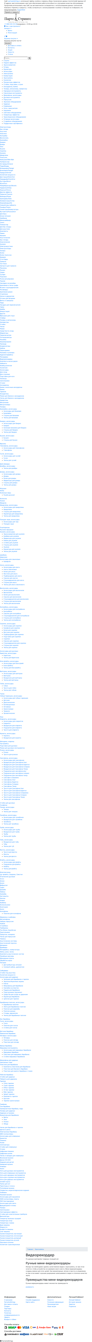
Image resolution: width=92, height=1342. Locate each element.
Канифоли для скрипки (12, 628)
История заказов (75, 1302)
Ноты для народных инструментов (12, 1175)
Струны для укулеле (11, 545)
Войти (10, 30)
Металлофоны (5, 919)
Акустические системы (8, 941)
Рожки (6, 752)
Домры (6, 476)
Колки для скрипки (10, 630)
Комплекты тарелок (11, 1096)
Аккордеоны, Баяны (11, 86)
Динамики (3, 945)
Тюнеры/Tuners (5, 207)
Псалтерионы (5, 527)
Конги (2, 909)
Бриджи (3, 257)
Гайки (2, 307)
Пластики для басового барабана (15, 1069)
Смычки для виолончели (12, 597)
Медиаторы (4, 333)
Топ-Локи (3, 264)
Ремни (2, 329)
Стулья (2, 383)
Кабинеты (3, 363)
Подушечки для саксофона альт (15, 771)
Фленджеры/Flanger (7, 168)
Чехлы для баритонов (11, 657)
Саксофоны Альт (10, 780)
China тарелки (9, 1083)
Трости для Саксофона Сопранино (16, 793)
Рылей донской (9, 495)
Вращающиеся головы (8, 1205)
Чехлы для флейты (10, 869)
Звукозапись (8, 78)
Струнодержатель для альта (14, 580)
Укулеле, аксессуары (7, 532)
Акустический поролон (8, 943)
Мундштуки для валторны (13, 678)
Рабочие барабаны (6, 1075)
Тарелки (3, 1081)
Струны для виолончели (12, 601)
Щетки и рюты (5, 1129)
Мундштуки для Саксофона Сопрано (17, 767)
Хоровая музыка (6, 1195)
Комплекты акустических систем (12, 954)
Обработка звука (6, 960)
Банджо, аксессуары (7, 421)
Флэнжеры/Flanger (6, 170)
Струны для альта (10, 582)
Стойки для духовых (7, 803)
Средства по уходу (7, 331)
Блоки (2, 881)
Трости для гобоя (10, 688)
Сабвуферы (4, 970)
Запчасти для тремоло (8, 266)
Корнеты (7, 736)
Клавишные (8, 106)
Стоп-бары (4, 259)
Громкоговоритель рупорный (10, 1238)
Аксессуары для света (8, 1203)
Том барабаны (5, 1106)
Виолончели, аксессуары (9, 588)
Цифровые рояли (6, 1153)
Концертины (4, 394)
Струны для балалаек (11, 415)
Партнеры (7, 1308)
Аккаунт (7, 28)
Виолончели (8, 592)
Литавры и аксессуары (8, 1036)
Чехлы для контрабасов (12, 620)
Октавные (7, 707)
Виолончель (4, 138)
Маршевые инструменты (9, 1048)
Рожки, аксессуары (7, 750)
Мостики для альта (10, 574)
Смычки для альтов (11, 578)
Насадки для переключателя (10, 305)
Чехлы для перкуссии (7, 936)
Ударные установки (7, 1113)
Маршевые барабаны (11, 1052)
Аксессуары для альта (12, 567)
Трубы (6, 834)
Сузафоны (3, 805)
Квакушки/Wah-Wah (7, 159)
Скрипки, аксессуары (7, 624)
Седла (2, 272)
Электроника (8, 73)
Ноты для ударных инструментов (12, 1179)
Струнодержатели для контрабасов (16, 616)
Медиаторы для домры (12, 480)
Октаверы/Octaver (6, 164)
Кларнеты (7, 723)
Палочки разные (9, 1011)
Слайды (3, 318)
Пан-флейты (4, 744)
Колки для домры (10, 478)
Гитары (6, 67)
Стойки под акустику (7, 973)
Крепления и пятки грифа (9, 285)
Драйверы (3, 947)
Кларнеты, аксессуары (8, 719)
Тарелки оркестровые (11, 1101)
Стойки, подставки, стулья (13, 84)
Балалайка (4, 140)
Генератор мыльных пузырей (10, 1218)
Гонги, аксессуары (6, 1021)
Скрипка (3, 151)
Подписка (72, 1306)
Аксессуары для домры (12, 474)
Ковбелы (3, 903)
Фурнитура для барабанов (9, 1115)
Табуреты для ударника (8, 1079)
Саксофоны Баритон (11, 782)
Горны (2, 694)
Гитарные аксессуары (11, 119)
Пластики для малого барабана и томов (18, 1071)
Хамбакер (3, 218)
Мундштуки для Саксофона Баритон (17, 764)
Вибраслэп (4, 885)
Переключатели (5, 335)
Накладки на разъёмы (8, 283)
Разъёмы (3, 339)
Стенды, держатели (11, 1013)
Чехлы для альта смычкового (14, 584)
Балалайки (7, 413)
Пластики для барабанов (9, 1064)
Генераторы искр (6, 1221)
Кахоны (2, 898)
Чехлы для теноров (10, 811)
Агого (2, 879)
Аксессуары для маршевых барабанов (17, 1050)
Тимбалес (3, 1104)
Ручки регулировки (7, 279)
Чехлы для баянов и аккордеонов (12, 398)
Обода (6, 1124)
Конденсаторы (5, 346)
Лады (2, 303)
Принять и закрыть (12, 12)
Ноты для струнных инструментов (12, 1177)
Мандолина (4, 155)
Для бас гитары (5, 227)
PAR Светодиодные (7, 1201)
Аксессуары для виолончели (14, 590)
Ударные (7, 104)
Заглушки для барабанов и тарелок (16, 979)
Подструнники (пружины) (13, 992)
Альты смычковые (10, 569)
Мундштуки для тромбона (13, 819)
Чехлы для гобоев (10, 690)
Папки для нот (5, 1184)
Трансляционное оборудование (15, 117)
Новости (11, 52)
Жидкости (3, 1227)
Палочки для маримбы (12, 1009)
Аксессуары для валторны (13, 673)
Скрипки (7, 639)
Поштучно (3, 157)
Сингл (2, 222)
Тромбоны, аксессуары (8, 815)
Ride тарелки (8, 1092)
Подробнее (21, 10)
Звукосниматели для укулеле (14, 534)
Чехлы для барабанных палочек (15, 1015)
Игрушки (3, 488)
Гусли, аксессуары (6, 454)
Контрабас (3, 136)
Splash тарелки (9, 1094)
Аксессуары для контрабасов (14, 609)
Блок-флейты (8, 665)
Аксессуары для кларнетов (13, 721)
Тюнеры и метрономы (8, 320)
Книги (2, 1169)
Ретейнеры (4, 290)
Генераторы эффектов (11, 115)
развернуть (30, 1287)
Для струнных (5, 374)
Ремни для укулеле (10, 540)
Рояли (2, 1142)
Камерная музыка (6, 1164)
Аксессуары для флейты (12, 862)
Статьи (10, 54)
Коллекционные (9, 704)
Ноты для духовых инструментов (12, 1171)
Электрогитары (5, 248)
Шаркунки (3, 557)
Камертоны (4, 400)
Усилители (7, 80)
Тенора (6, 809)
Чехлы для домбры (10, 468)
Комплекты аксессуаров (8, 361)
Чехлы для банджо (10, 432)
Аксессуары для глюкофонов (14, 448)
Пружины (3, 268)
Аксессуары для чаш (11, 522)
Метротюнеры (5, 405)
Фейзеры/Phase (5, 196)
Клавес (2, 900)
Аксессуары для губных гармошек (16, 698)
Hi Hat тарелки (9, 1090)
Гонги (6, 1023)
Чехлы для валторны (11, 680)
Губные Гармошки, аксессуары (11, 696)
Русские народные (6, 530)
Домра (2, 144)
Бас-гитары (4, 240)
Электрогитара (5, 127)
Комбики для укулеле (11, 536)
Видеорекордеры (6, 359)
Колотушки (4, 907)
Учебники (3, 1192)
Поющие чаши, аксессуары (9, 519)
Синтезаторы (4, 1145)
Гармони (3, 391)
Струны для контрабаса (12, 618)
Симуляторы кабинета (8, 205)
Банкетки (3, 1138)
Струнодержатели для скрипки (15, 643)
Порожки (3, 277)
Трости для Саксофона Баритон (15, 790)
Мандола (3, 503)
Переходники (5, 350)
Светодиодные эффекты (8, 1212)
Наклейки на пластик (11, 988)
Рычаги (2, 270)
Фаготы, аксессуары (7, 850)
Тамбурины (4, 928)
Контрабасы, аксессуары (9, 607)
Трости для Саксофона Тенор (14, 797)
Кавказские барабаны (7, 1033)
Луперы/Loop (4, 162)
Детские (7, 700)
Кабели (2, 348)
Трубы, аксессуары (7, 827)
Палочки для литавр (11, 1040)
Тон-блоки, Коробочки (8, 930)
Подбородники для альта (13, 576)
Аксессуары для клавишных (10, 1136)
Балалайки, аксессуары (8, 409)
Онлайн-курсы (5, 1182)
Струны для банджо (11, 430)
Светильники (4, 381)
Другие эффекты (6, 192)
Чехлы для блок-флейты (12, 668)
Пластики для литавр (11, 1042)
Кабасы (2, 892)
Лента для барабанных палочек (15, 1007)
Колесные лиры (5, 493)
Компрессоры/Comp (7, 201)
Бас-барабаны (5, 1019)
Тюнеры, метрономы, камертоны (15, 89)
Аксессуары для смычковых (10, 559)
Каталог (8, 43)
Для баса (3, 214)
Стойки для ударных (7, 1077)
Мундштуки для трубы (12, 832)
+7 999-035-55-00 (10, 24)
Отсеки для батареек (7, 298)
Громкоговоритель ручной (9, 1240)
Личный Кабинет (75, 1300)
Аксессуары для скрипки (13, 626)
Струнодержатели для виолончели (16, 599)
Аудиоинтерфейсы (6, 355)
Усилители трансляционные (10, 1244)
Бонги (2, 883)
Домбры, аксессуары (7, 466)
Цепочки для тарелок (11, 999)
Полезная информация (55, 1302)
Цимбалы (3, 555)
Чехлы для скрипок (10, 647)
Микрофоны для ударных (9, 1060)
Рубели (2, 923)
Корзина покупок (10, 38)
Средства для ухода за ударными (16, 994)
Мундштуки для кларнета (13, 725)
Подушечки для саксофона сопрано (16, 773)
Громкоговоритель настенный (11, 1234)
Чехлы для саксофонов (12, 799)
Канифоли (7, 561)
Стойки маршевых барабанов (14, 1056)
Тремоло (3, 261)
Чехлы (2, 326)
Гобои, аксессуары (6, 684)
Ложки (2, 501)
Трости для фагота (10, 852)
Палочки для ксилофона (12, 913)
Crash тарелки (9, 1085)
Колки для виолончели (12, 595)
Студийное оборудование (13, 121)
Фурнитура (7, 69)
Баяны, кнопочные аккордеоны (11, 387)
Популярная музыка (7, 1188)
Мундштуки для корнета (12, 738)
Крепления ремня (6, 292)
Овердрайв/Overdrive (7, 179)
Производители (53, 1304)
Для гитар (3, 372)
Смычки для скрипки (11, 641)
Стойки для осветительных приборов (13, 1214)
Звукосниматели (9, 65)
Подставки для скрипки (12, 637)
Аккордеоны (4, 385)
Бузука (2, 149)
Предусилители (5, 172)
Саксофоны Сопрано (11, 784)
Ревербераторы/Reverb (8, 185)
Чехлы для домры (10, 485)
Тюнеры (3, 407)
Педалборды (4, 166)
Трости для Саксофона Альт (14, 788)
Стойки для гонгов (10, 1028)
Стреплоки (4, 294)
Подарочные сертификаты (13, 123)
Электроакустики (6, 246)
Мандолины (8, 509)
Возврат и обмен (10, 1319)
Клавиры (3, 1166)
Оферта (7, 1317)
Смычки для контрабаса (12, 613)
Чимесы (3, 939)
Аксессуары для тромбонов (14, 817)
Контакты (11, 48)
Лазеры (2, 1208)
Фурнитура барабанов (11, 996)
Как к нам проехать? (12, 26)
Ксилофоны (4, 911)
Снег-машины (5, 1231)
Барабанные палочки (11, 1004)
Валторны (7, 676)
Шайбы (2, 309)
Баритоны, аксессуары (8, 653)
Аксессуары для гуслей (12, 456)
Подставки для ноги (7, 376)
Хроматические (9, 713)
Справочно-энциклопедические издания (14, 1190)
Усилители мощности (7, 175)
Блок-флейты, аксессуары (9, 661)
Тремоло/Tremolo (6, 194)
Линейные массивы (7, 956)
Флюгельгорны (5, 872)
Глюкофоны (8, 450)
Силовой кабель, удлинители (14, 967)
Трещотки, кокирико (7, 934)
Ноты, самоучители (11, 108)
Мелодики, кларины (7, 741)
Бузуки (6, 438)
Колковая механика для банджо (15, 428)
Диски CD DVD (5, 1160)
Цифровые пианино (7, 1151)
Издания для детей (7, 1162)
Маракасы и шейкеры (8, 917)
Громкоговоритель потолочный (11, 1236)
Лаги (5, 1119)
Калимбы (3, 894)
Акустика (3, 131)
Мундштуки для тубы (11, 842)
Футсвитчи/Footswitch (8, 212)
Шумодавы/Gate (6, 198)
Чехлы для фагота (10, 856)
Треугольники (5, 932)
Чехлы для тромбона (11, 824)
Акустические (5, 238)
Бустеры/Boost (5, 181)
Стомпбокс (4, 926)
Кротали (7, 1098)
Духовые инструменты (12, 97)
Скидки (7, 1306)
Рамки (2, 233)
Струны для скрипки (11, 645)
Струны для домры (10, 483)
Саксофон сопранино (11, 777)
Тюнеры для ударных (7, 1111)
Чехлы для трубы (10, 836)
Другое (2, 313)
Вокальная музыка (6, 1158)
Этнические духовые (7, 876)
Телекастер (4, 225)
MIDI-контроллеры (6, 1134)
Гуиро (2, 887)
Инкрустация (4, 311)
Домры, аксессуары (7, 472)
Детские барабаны (6, 1031)
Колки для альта (9, 571)
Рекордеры (4, 357)
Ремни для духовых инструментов (12, 748)
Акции (10, 50)
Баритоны (7, 655)
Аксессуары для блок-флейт (14, 663)
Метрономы (4, 402)
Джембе (3, 890)
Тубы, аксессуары (6, 840)
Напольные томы (6, 1062)
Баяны (2, 389)
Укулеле (3, 153)
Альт (1, 146)
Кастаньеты (4, 896)
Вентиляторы (4, 1216)
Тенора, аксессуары (7, 807)
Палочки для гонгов (11, 1025)
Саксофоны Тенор (10, 786)
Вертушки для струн (7, 316)
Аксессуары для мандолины (14, 507)
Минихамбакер (5, 220)
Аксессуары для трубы (12, 830)
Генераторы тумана (7, 1223)
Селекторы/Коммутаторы (9, 209)
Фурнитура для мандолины (13, 514)
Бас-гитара (4, 129)
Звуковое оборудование (12, 102)
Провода (3, 344)
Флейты (6, 866)
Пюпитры (3, 378)
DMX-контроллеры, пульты (9, 1199)
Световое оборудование (12, 112)
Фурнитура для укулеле (12, 549)
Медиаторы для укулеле (12, 538)
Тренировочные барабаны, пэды (11, 1109)
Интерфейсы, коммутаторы (10, 950)
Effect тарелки (9, 1088)
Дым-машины (5, 1225)
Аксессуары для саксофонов (14, 760)
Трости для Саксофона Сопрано (15, 795)
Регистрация (12, 33)
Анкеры (2, 251)
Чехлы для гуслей (10, 460)
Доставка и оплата (14, 45)
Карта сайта (30, 1302)
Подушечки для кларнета (13, 728)
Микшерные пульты (7, 958)
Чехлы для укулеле (10, 551)
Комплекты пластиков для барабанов (17, 1067)
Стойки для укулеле (11, 543)
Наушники (7, 110)
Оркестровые (8, 709)
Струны (6, 60)
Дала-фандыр (5, 464)
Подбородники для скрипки (14, 634)
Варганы (3, 444)
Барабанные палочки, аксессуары (12, 1002)
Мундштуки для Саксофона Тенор (16, 769)
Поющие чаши (9, 524)
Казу (1, 717)
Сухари (2, 274)
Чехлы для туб (9, 846)
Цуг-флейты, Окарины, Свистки (11, 874)
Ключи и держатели (7, 296)
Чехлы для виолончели (12, 603)
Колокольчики (5, 905)
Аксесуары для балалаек (12, 411)
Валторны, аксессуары (8, 671)
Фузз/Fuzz (3, 183)
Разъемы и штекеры (7, 352)
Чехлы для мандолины (12, 516)
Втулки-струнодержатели (9, 287)
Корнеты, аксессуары (7, 733)
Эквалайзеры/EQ (6, 203)
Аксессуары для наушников (10, 1197)
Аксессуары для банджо (12, 423)
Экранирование (5, 342)
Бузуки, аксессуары (7, 436)
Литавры (7, 1038)
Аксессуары (8, 71)
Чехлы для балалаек (11, 418)
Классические (5, 242)
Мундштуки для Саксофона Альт (15, 762)
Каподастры (4, 322)
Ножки (6, 1122)
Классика (3, 133)
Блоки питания (5, 216)
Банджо (3, 142)
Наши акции (51, 1306)
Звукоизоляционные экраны (14, 981)
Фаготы (6, 854)
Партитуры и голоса (7, 1186)
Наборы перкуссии (7, 921)
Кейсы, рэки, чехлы (7, 952)
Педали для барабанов (12, 990)
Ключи (6, 983)
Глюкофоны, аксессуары (9, 446)
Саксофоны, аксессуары (8, 758)
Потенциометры (6, 337)
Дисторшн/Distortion (7, 177)
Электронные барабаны (8, 1132)
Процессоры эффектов (12, 82)
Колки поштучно (6, 255)
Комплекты (4, 231)
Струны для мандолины (12, 511)
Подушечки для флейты (12, 864)
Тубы (5, 844)
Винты (6, 1117)
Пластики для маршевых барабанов (16, 1054)
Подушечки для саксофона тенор (15, 775)
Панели (2, 281)
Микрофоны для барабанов (13, 986)
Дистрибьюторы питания (13, 965)
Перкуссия (7, 99)
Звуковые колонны (6, 1242)
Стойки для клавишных (8, 1147)
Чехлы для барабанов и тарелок (11, 1127)
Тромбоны (7, 822)
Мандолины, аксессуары (9, 505)
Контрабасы (8, 611)
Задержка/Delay (6, 188)
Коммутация (8, 76)
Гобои (6, 686)
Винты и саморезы (6, 300)
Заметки (72, 1304)
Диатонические (9, 702)
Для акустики (5, 229)
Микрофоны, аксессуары (12, 95)
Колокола (3, 498)
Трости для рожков (11, 754)
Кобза (2, 491)
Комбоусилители (6, 365)
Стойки (2, 324)
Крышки (3, 235)
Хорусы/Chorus (5, 190)
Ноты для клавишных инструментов (13, 1173)
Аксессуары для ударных (9, 977)
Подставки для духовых (8, 746)
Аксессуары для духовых (9, 651)
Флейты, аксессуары (7, 860)
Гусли (6, 458)
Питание (3, 963)
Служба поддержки (33, 1300)
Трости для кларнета (11, 730)
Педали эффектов (10, 63)
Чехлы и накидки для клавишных (12, 1156)
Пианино (3, 1140)
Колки (2, 253)
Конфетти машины (6, 1229)
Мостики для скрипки (11, 632)
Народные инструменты (12, 91)
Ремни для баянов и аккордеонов (12, 396)
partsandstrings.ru (14, 1)
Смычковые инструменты (13, 93)
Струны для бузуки (10, 440)
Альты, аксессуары (7, 565)
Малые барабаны (6, 1046)
